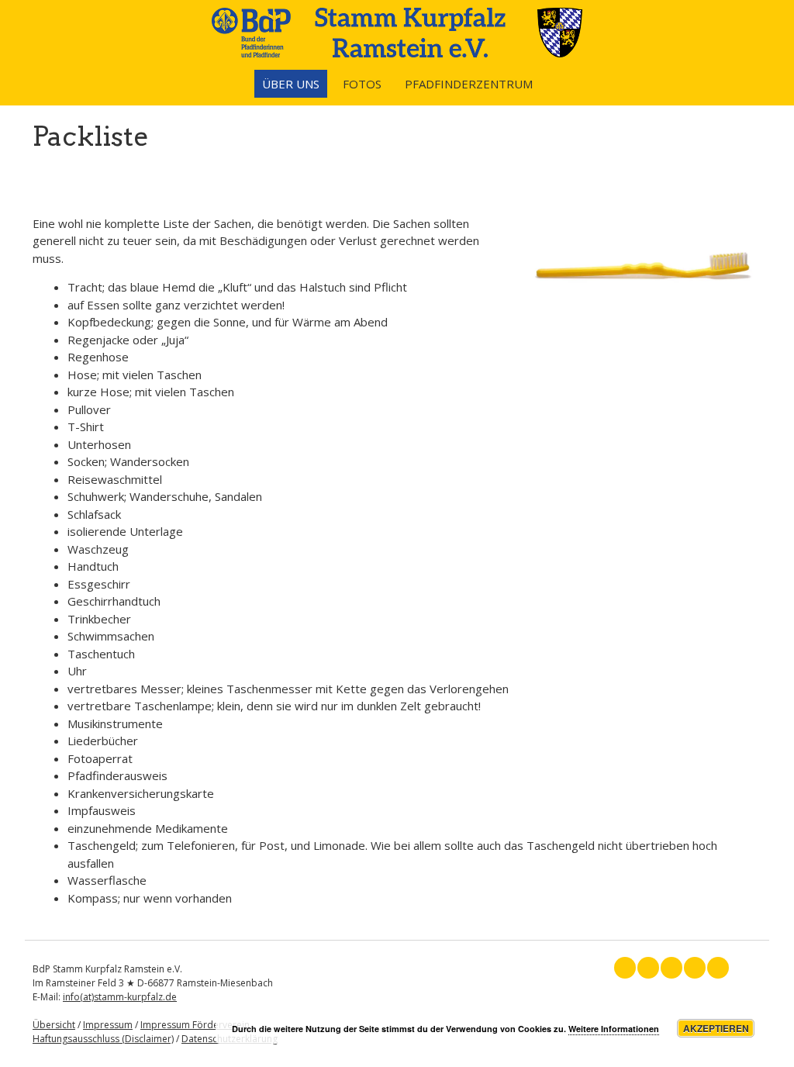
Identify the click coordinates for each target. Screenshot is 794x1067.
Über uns (290, 84)
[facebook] (625, 967)
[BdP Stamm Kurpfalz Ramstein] (397, 52)
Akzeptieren (716, 1028)
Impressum (108, 1024)
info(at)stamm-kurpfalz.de (120, 996)
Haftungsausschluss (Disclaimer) (103, 1038)
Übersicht (54, 1024)
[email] (718, 967)
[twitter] (648, 967)
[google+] (671, 967)
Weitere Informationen (613, 1028)
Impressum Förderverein (195, 1024)
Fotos (362, 84)
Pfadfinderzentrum (469, 84)
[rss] (694, 967)
